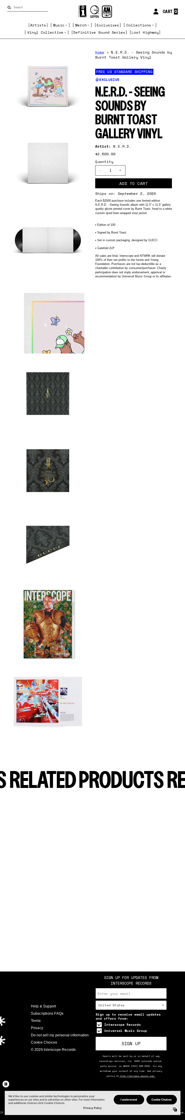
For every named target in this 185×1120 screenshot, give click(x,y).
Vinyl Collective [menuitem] (45, 32)
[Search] (10, 8)
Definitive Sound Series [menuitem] (99, 32)
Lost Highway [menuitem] (145, 32)
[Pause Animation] (6, 1084)
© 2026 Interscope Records (53, 1050)
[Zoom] (47, 86)
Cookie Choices (44, 1042)
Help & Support (43, 1006)
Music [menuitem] (59, 25)
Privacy (37, 1028)
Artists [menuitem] (38, 25)
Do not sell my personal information (60, 1035)
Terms (36, 1021)
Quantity (104, 161)
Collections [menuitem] (138, 25)
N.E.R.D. (122, 146)
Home (99, 52)
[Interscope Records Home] (92, 12)
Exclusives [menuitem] (108, 25)
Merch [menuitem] (81, 25)
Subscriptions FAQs (47, 1013)
